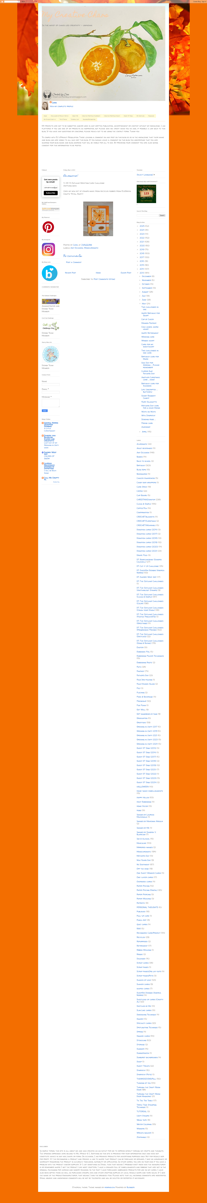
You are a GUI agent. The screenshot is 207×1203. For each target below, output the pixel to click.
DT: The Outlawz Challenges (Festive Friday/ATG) (150, 615)
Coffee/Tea (142, 508)
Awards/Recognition (89, 119)
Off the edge (143, 868)
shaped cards (143, 988)
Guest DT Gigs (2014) (146, 752)
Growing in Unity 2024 (147, 744)
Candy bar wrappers (146, 482)
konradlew (110, 1187)
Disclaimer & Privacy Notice (59, 116)
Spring (140, 1031)
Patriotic (141, 903)
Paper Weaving (144, 898)
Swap (139, 1061)
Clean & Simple (144, 504)
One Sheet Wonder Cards (149, 873)
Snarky (140, 1019)
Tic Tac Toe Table (145, 1100)
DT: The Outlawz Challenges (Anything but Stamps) (150, 589)
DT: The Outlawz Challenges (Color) (150, 602)
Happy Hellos (143, 797)
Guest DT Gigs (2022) (146, 773)
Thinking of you (144, 1083)
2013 (142, 272)
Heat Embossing (144, 801)
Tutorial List (75, 119)
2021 (142, 241)
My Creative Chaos (75, 15)
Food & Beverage (145, 696)
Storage (141, 1044)
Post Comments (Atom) (104, 279)
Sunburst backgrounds (147, 1057)
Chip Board (142, 495)
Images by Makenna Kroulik (150, 821)
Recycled (141, 937)
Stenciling (141, 1040)
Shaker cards (143, 984)
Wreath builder (144, 1132)
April (144, 431)
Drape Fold (142, 555)
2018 (142, 253)
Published (151, 116)
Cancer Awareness (146, 478)
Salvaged (141, 958)
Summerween (143, 1053)
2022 (142, 237)
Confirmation (143, 512)
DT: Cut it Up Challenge (148, 566)
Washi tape (142, 1120)
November (147, 280)
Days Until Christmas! (146, 200)
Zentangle (142, 1137)
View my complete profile (61, 106)
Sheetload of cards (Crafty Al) (150, 1000)
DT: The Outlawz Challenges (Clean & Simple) (150, 595)
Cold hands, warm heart (149, 328)
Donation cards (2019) (147, 542)
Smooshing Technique (146, 1014)
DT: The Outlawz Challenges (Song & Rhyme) (150, 642)
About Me (75, 116)
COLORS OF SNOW (49, 457)
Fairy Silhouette (149, 401)
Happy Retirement (149, 333)
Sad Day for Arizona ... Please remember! (150, 365)
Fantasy (140, 671)
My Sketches (140, 116)
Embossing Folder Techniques (150, 656)
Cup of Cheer (147, 319)
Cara (54, 102)
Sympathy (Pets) (144, 1074)
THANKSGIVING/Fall (146, 1078)
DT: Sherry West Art (147, 577)
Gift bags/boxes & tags (147, 714)
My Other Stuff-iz (50, 119)
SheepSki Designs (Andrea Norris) (149, 993)
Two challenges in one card (149, 351)
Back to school (144, 461)
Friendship (141, 701)
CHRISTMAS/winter (146, 499)
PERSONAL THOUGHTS (147, 907)
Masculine (141, 843)
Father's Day (143, 675)
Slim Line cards (144, 1010)
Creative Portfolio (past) (112, 116)
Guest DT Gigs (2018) (146, 761)
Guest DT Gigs (128, 116)
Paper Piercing (144, 894)
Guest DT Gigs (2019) (146, 765)
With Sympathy (148, 415)
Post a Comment (74, 262)
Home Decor (142, 806)
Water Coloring (144, 1124)
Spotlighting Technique (147, 1027)
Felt (139, 688)
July (144, 295)
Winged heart (147, 340)
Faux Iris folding (144, 679)
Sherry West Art (50, 453)
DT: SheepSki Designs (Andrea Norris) (150, 571)
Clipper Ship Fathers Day (148, 372)
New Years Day (144, 860)
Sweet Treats (143, 1066)
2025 (142, 226)
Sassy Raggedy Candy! (148, 396)
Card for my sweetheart (147, 345)
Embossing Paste (144, 662)
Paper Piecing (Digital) (147, 890)
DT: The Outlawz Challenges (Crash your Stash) (150, 608)
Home (45, 116)
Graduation (142, 718)
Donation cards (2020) (147, 546)
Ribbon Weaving (144, 950)
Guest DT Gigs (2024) (147, 782)
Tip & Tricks (63, 119)
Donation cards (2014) (147, 529)
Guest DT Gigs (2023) (147, 778)
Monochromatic (91, 248)
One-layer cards (145, 877)
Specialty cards (144, 1023)
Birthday (141, 465)
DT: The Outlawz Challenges (150, 581)
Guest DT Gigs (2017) (146, 756)
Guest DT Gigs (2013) (146, 748)
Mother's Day (143, 855)
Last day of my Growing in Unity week (51, 445)
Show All (56, 482)
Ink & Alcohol (143, 838)
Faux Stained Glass (146, 684)
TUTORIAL (142, 1111)
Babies (140, 456)
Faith (139, 666)
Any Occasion (77, 248)
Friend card (147, 423)
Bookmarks (142, 474)
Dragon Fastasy (148, 323)
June (144, 299)
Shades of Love (144, 980)
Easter (140, 647)
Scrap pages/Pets (145, 975)
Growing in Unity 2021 (147, 735)
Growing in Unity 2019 (147, 731)
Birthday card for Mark (150, 357)
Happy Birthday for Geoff (150, 314)
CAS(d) (140, 491)
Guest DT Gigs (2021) (146, 769)
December (147, 276)
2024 (142, 230)
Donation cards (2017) (147, 533)
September (147, 288)
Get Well (141, 709)
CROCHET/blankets (145, 516)
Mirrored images (145, 847)
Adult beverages (144, 448)
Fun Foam (141, 705)
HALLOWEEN (143, 786)
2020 (142, 245)
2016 (142, 261)
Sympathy (141, 1070)
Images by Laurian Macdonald (145, 815)
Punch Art (142, 920)
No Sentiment (143, 864)
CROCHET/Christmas (146, 521)
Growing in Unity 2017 (147, 726)
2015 (142, 265)
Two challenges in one (149, 308)
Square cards (143, 1036)
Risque (140, 954)
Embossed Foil (143, 651)
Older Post (126, 272)
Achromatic (142, 444)
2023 (142, 234)
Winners (141, 1128)
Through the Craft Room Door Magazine (148, 1095)
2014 (142, 269)
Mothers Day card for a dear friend (150, 406)
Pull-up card (143, 915)
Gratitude (141, 722)
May (144, 303)
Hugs (139, 810)
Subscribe (50, 193)
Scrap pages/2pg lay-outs (149, 971)
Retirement (142, 945)
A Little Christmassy (49, 429)
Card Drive (142, 486)
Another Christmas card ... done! (150, 378)
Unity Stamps (143, 1115)
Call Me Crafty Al (51, 478)
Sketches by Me (144, 1006)
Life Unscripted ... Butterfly (149, 390)
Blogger (130, 1187)
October (146, 284)
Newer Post (70, 272)
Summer (140, 1048)
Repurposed (142, 941)
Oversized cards (144, 881)
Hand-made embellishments (150, 791)
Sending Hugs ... (148, 419)
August (145, 291)
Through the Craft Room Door (148, 1088)
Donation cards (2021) (147, 551)
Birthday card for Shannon (150, 384)
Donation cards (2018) (147, 538)
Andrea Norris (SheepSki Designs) (51, 424)
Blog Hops (141, 469)
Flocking (140, 692)
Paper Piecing (143, 886)
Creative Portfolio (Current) (91, 116)
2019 (142, 249)
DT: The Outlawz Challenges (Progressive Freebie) (150, 628)
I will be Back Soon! (50, 471)
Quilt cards (142, 924)
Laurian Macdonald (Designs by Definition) (49, 466)
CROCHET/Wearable (146, 525)
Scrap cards (143, 962)
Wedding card (147, 336)
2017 (142, 257)
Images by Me (143, 827)
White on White (148, 411)
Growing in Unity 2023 (147, 739)
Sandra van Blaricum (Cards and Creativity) (50, 438)
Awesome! (145, 427)
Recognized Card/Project (149, 933)
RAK (139, 928)
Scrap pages (142, 967)
